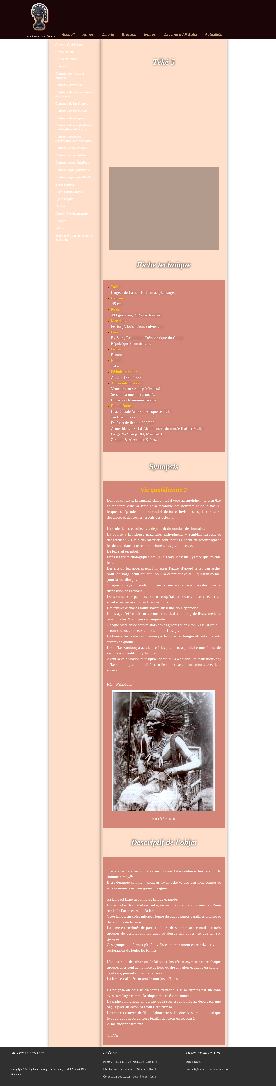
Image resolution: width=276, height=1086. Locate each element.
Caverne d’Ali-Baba (180, 35)
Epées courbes (64, 184)
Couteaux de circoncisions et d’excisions (74, 94)
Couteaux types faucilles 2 (72, 170)
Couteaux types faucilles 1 (72, 162)
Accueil (68, 35)
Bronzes (129, 35)
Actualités (213, 35)
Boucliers (61, 66)
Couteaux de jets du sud (71, 110)
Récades (60, 221)
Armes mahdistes (66, 59)
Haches (60, 206)
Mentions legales (28, 1053)
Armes (88, 35)
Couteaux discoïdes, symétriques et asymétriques (73, 138)
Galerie (108, 35)
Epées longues (64, 199)
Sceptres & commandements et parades (73, 237)
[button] (113, 122)
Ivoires (150, 35)
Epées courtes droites (69, 191)
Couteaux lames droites (70, 155)
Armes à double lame (69, 44)
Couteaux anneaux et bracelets (69, 75)
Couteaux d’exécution (69, 85)
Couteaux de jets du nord (71, 103)
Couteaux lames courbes (71, 148)
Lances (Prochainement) (71, 213)
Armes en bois (64, 51)
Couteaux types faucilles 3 (72, 177)
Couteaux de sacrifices (70, 118)
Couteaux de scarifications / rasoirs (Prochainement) (73, 127)
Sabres (59, 228)
